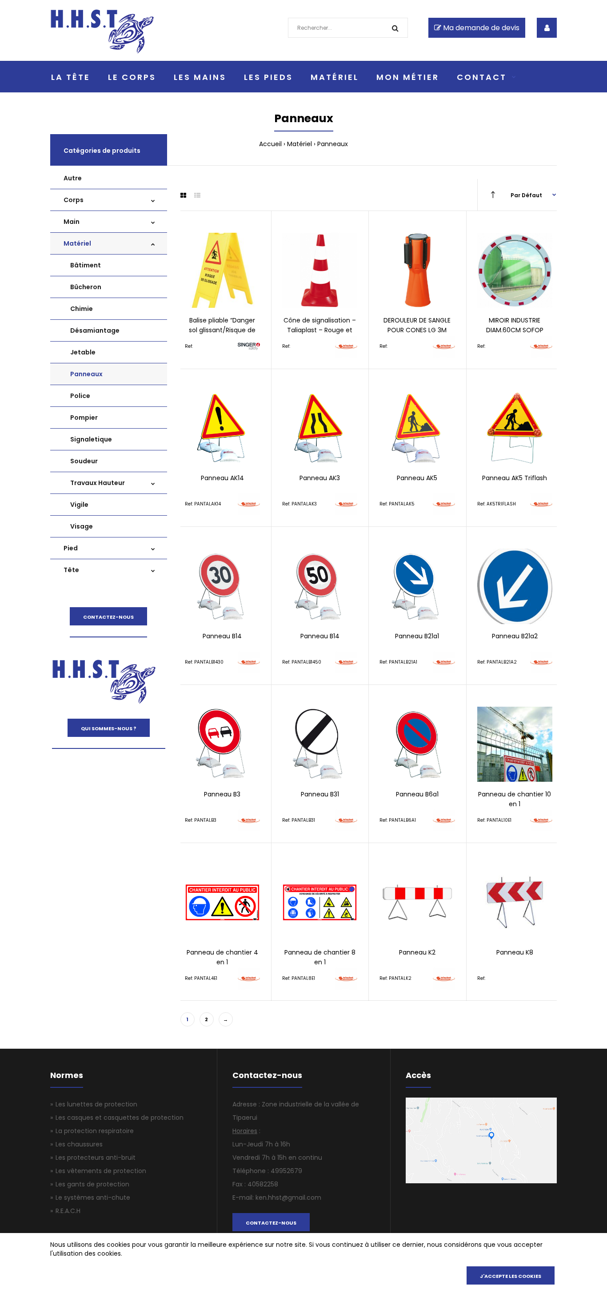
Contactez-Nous (108, 617)
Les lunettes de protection (96, 1104)
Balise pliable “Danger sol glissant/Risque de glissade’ (222, 330)
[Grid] (183, 195)
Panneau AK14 (222, 477)
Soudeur (84, 461)
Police (80, 395)
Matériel (299, 143)
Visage (81, 526)
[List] (197, 195)
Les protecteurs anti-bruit (96, 1157)
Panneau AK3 (320, 477)
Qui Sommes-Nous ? (108, 728)
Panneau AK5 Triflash (514, 477)
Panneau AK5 (417, 477)
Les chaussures (79, 1144)
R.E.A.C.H (68, 1210)
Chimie (81, 308)
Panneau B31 (320, 794)
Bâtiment (85, 265)
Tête (71, 569)
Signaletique (91, 439)
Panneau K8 (514, 952)
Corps (74, 199)
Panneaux (86, 374)
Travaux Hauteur (97, 482)
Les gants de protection (92, 1184)
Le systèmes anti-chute (93, 1197)
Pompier (84, 417)
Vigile (79, 504)
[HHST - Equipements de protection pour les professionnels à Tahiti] (102, 51)
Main (72, 221)
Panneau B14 (222, 636)
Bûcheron (85, 286)
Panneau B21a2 (515, 636)
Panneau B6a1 (417, 794)
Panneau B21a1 (417, 636)
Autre (73, 178)
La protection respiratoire (95, 1130)
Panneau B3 (222, 794)
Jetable (83, 352)
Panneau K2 (417, 952)
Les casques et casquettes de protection (120, 1117)
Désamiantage (95, 330)
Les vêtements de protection (101, 1170)
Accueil (270, 143)
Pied (71, 548)
